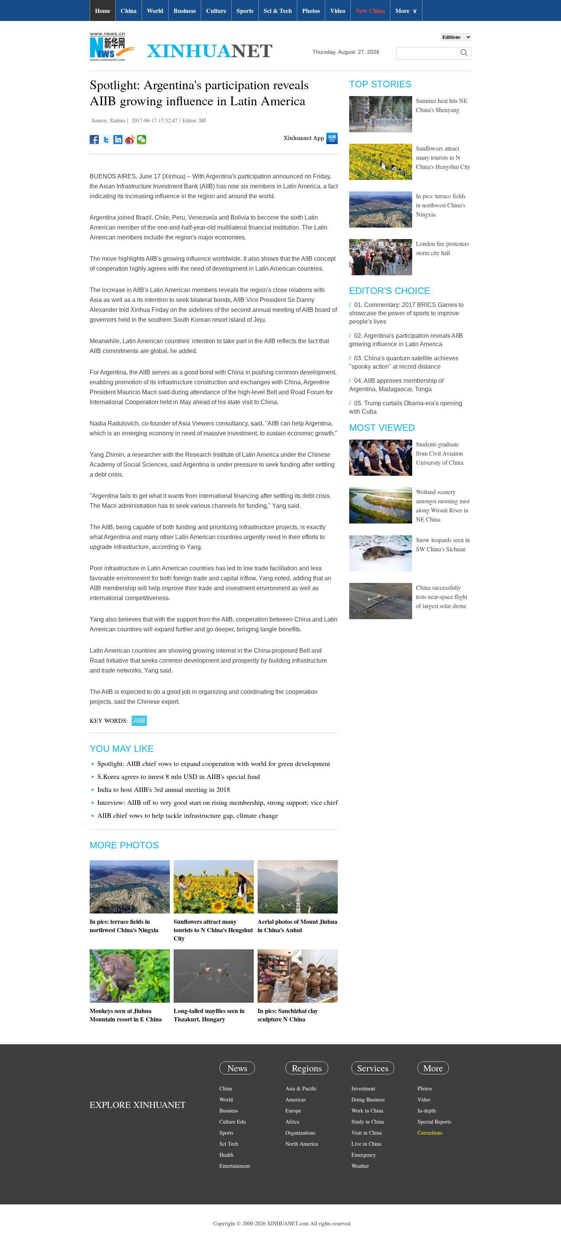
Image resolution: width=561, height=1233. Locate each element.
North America (301, 1143)
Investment (363, 1088)
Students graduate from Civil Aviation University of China (439, 453)
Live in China (366, 1143)
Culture (216, 10)
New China (370, 10)
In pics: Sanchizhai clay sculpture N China (288, 1014)
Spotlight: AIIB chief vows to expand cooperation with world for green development (213, 763)
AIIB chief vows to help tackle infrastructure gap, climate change (187, 815)
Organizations (300, 1132)
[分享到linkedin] (118, 139)
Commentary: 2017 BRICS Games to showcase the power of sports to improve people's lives (406, 313)
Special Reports (434, 1121)
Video (337, 10)
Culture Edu (232, 1121)
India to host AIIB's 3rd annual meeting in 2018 (163, 789)
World (155, 10)
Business (185, 10)
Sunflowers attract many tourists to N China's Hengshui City (213, 929)
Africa (292, 1121)
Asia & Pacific (301, 1088)
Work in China (367, 1110)
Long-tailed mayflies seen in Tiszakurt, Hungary (209, 1014)
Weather (360, 1165)
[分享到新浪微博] (130, 139)
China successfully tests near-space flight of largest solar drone (441, 596)
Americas (295, 1099)
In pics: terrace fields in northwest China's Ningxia (124, 925)
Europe (293, 1110)
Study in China (367, 1121)
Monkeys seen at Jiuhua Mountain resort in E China (126, 1014)
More (406, 10)
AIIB (139, 721)
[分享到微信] (142, 139)
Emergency (363, 1154)
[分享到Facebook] (94, 139)
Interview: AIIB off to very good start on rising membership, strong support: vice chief (217, 802)
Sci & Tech (278, 10)
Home (102, 10)
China (129, 10)
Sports (245, 10)
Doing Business (368, 1099)
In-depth (427, 1110)
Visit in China (366, 1132)
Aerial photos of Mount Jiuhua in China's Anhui (297, 925)
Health (226, 1154)
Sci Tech (228, 1143)
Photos (311, 10)
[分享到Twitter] (106, 139)
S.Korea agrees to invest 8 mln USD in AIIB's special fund (178, 776)
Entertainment (234, 1165)
